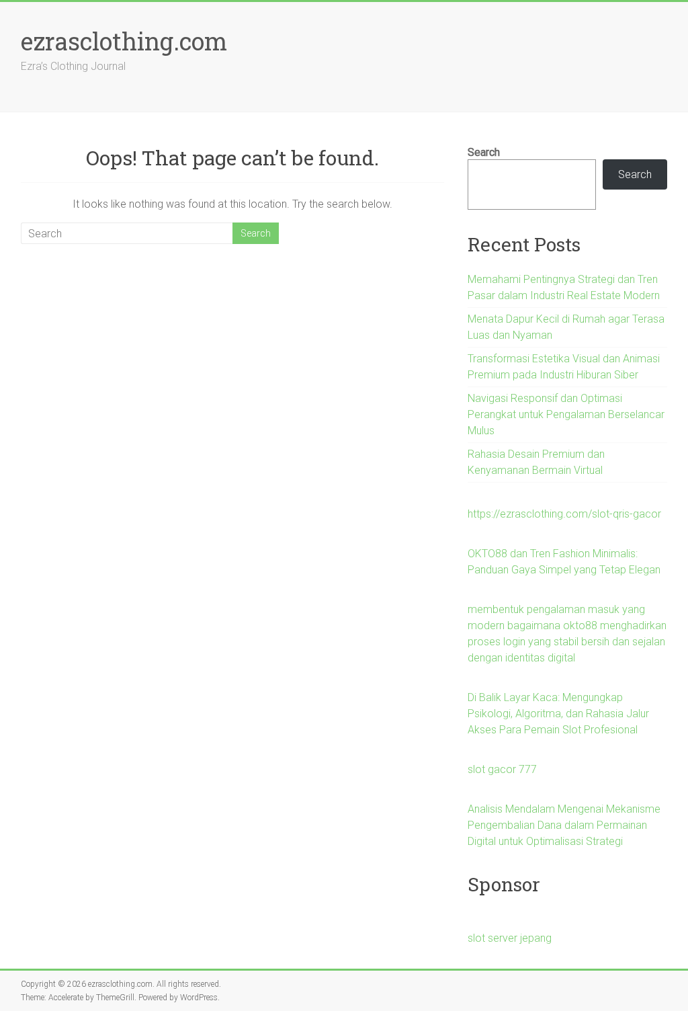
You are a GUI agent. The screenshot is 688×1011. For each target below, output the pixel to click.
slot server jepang (510, 938)
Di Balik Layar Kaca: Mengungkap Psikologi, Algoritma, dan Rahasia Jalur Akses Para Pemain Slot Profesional (558, 713)
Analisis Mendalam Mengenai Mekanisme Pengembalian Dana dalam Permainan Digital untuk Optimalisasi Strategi (564, 825)
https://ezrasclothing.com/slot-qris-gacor (564, 514)
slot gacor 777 (502, 769)
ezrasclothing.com (124, 41)
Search (484, 152)
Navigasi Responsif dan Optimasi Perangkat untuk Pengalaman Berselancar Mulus (566, 414)
